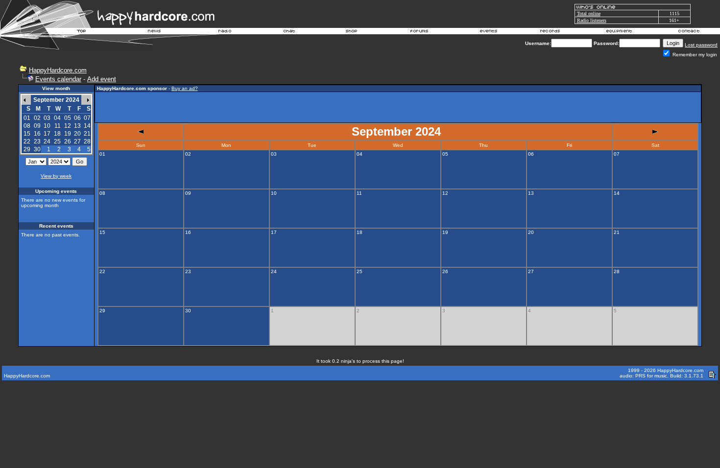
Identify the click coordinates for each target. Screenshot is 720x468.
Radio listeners (591, 20)
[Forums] (419, 32)
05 (67, 118)
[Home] (82, 32)
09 (37, 125)
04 (57, 118)
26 (67, 141)
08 (27, 125)
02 (37, 118)
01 (27, 118)
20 (77, 133)
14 (87, 125)
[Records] (550, 32)
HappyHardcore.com (58, 70)
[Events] (488, 32)
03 (47, 118)
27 (77, 141)
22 (27, 141)
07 (87, 118)
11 (57, 125)
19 (67, 133)
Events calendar (58, 79)
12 (67, 125)
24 (47, 141)
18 (57, 133)
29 (27, 149)
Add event (101, 79)
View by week (56, 176)
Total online (588, 13)
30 (37, 149)
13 (77, 125)
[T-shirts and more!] (351, 32)
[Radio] (225, 32)
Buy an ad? (184, 88)
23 (37, 141)
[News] (153, 32)
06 (77, 118)
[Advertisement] (398, 107)
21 (87, 133)
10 (47, 125)
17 (47, 133)
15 (27, 133)
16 (37, 133)
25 (57, 141)
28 (87, 141)
